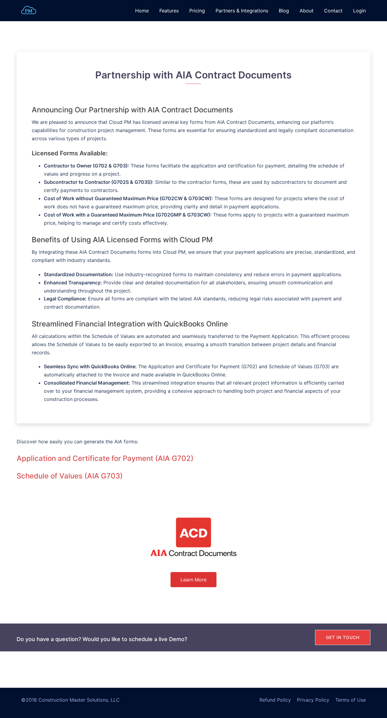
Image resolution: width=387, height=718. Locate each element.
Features (169, 11)
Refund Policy (275, 700)
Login (359, 11)
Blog (284, 11)
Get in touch (342, 637)
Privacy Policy (313, 700)
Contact (333, 11)
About (307, 11)
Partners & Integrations (242, 11)
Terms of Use (350, 700)
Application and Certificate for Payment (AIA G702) (105, 458)
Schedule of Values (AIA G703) (70, 475)
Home (142, 11)
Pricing (197, 11)
